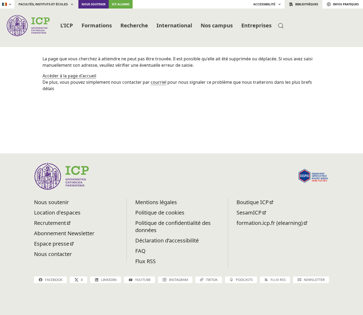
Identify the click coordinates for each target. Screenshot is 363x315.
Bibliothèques (306, 4)
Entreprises (256, 25)
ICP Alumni (120, 4)
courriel (158, 82)
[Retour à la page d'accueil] (28, 25)
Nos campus (217, 25)
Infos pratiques (346, 4)
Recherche (134, 25)
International (174, 25)
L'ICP (66, 25)
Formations (97, 25)
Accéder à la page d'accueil (69, 76)
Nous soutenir (93, 4)
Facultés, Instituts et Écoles (43, 4)
